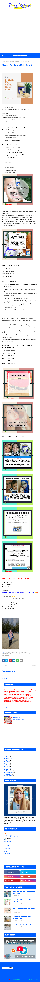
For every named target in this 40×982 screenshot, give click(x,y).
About (15, 976)
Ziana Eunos (8, 835)
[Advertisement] (20, 32)
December (9, 771)
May (7, 764)
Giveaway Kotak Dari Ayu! (12, 836)
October (8, 774)
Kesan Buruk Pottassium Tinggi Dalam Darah (23, 901)
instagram (29, 976)
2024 (8, 760)
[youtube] (28, 876)
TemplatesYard (16, 979)
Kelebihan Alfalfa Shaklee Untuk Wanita (23, 909)
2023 (8, 769)
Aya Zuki (6, 845)
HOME (6, 707)
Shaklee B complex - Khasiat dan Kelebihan (23, 892)
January (8, 768)
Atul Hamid (7, 841)
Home (3, 61)
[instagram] (12, 876)
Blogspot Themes (33, 979)
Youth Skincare (10, 61)
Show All (7, 853)
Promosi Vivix (14, 652)
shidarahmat (6, 69)
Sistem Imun (32, 654)
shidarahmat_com (14, 603)
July (7, 763)
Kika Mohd (7, 848)
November (9, 772)
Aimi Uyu (6, 852)
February (9, 758)
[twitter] (28, 872)
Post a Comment (7, 679)
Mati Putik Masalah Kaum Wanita (23, 925)
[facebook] (12, 872)
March (8, 766)
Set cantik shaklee (23, 652)
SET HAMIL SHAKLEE (6, 654)
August (8, 761)
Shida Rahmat (20, 55)
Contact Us (22, 976)
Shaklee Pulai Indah (23, 654)
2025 (8, 757)
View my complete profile (19, 719)
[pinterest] (12, 880)
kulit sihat (8, 652)
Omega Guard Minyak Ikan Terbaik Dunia (21, 917)
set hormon (15, 654)
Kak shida (11, 601)
